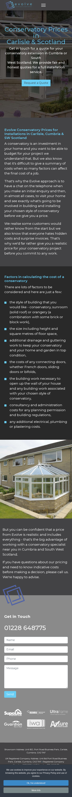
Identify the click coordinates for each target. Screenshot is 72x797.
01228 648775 (25, 628)
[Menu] (43, 5)
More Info (36, 790)
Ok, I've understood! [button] (36, 782)
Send (10, 694)
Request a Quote (36, 83)
